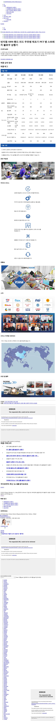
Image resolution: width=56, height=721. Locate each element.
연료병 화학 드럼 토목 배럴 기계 (16, 474)
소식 (5, 15)
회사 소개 (6, 18)
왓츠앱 (2, 530)
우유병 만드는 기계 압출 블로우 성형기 (18, 480)
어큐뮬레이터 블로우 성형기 (13, 9)
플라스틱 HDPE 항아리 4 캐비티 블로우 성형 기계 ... (22, 455)
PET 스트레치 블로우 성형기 (13, 10)
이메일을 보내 (4, 526)
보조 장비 (8, 13)
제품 (5, 5)
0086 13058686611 (4, 515)
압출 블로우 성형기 (11, 7)
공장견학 (8, 19)
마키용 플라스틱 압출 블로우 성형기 (17, 468)
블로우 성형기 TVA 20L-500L (15, 462)
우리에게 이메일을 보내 (7, 59)
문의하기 (6, 21)
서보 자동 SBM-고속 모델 (11, 401)
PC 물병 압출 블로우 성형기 (15, 449)
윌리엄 (2, 532)
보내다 (2, 487)
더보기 (2, 495)
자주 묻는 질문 (7, 16)
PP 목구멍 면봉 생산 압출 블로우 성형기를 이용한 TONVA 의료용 (20, 403)
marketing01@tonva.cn (5, 516)
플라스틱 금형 (10, 12)
